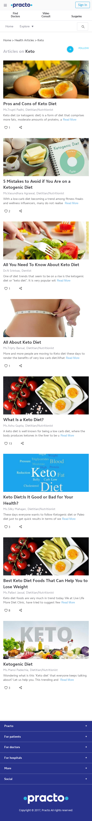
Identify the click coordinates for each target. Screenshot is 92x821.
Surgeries (76, 16)
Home (9, 26)
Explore (25, 26)
